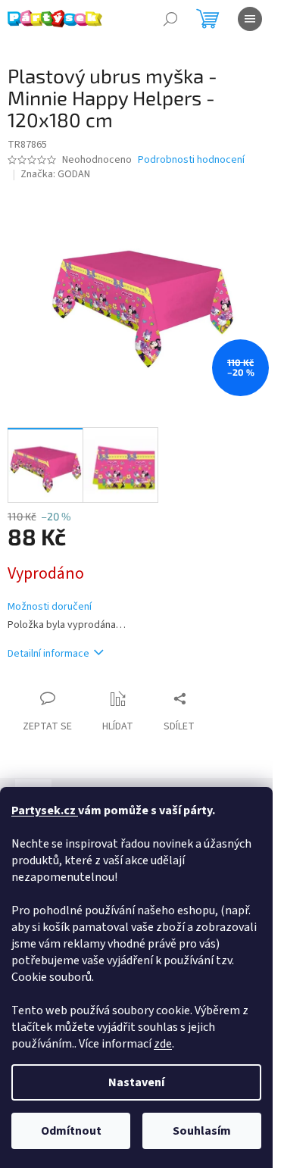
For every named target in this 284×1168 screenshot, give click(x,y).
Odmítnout (71, 1131)
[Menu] (250, 19)
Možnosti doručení (50, 607)
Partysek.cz (44, 810)
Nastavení (136, 1082)
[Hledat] (170, 19)
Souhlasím (202, 1131)
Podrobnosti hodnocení (191, 160)
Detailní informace (48, 653)
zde (163, 1043)
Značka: (55, 174)
